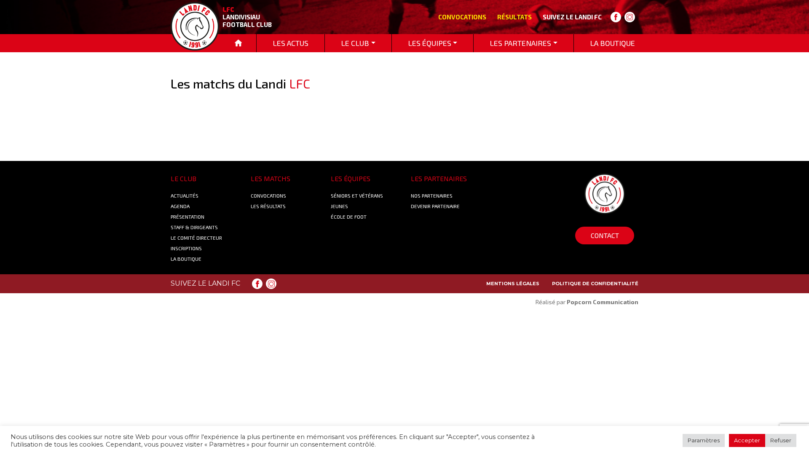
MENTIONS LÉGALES (512, 283)
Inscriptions (186, 248)
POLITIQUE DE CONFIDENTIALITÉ (595, 283)
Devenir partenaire (435, 206)
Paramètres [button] (704, 440)
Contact (605, 235)
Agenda (180, 206)
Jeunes (339, 206)
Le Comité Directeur (196, 238)
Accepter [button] (747, 440)
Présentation (187, 216)
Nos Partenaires (432, 195)
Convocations (462, 17)
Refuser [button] (780, 440)
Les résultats (268, 206)
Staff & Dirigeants (194, 227)
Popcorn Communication (602, 301)
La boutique (186, 259)
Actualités (184, 195)
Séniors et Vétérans (357, 195)
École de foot (349, 216)
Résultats (514, 17)
